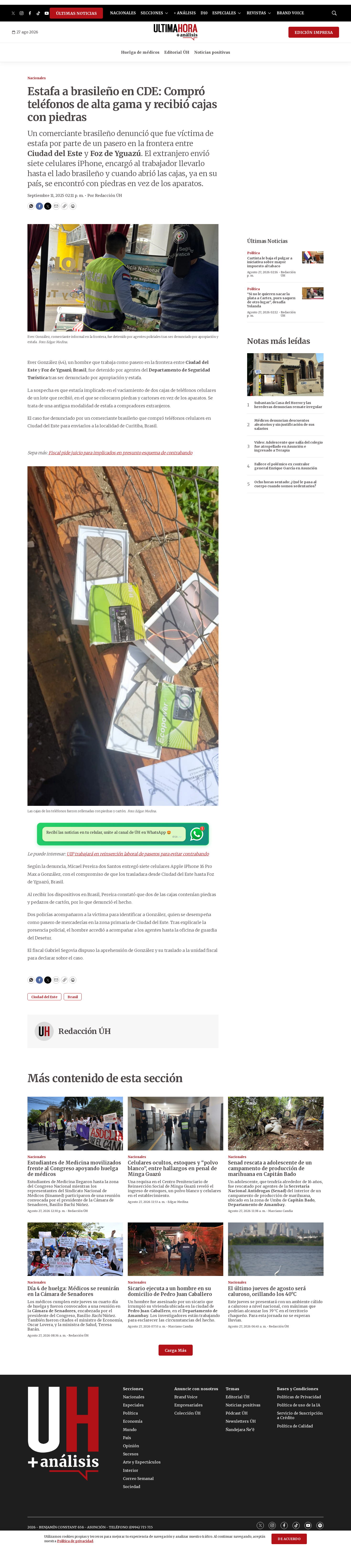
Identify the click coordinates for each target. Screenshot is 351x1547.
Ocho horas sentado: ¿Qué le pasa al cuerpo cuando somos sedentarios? (285, 484)
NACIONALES (123, 13)
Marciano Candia (280, 1211)
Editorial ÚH (176, 52)
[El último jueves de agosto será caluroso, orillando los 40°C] (276, 1249)
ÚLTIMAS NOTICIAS (76, 13)
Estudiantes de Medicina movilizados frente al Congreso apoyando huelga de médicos (74, 1168)
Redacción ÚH (84, 1031)
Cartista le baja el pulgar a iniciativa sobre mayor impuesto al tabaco (269, 262)
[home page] (175, 32)
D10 (204, 13)
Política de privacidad (75, 1541)
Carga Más (175, 1350)
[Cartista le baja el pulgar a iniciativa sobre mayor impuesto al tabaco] (313, 257)
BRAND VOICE (290, 13)
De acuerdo (289, 1539)
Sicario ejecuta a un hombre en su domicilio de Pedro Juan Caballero (170, 1291)
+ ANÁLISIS (185, 13)
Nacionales (36, 78)
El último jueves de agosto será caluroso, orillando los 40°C (267, 1291)
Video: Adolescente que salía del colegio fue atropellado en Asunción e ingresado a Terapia (288, 446)
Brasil (73, 997)
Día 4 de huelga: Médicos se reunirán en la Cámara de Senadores (73, 1291)
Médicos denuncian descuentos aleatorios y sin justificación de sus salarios (284, 424)
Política (253, 253)
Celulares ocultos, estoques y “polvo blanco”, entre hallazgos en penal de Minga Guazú (173, 1168)
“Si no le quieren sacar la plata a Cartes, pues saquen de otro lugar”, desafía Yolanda (271, 300)
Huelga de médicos (140, 52)
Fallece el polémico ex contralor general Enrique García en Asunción (285, 466)
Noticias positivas (212, 52)
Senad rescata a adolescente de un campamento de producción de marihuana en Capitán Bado (270, 1168)
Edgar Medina (178, 1202)
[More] (166, 13)
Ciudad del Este (44, 997)
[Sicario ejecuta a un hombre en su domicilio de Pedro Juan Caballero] (175, 1249)
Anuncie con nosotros (196, 1389)
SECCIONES (152, 13)
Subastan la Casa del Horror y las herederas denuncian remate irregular (288, 405)
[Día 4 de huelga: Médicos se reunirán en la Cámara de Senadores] (75, 1249)
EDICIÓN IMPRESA (314, 32)
